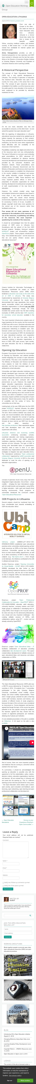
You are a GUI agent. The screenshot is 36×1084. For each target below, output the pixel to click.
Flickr (20, 121)
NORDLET (5, 231)
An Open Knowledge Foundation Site (31, 3)
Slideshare (7, 721)
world (22, 21)
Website (5, 875)
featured (12, 21)
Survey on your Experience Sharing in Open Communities (26, 822)
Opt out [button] (9, 1080)
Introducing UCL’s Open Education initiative (17, 1034)
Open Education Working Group (15, 7)
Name (5, 861)
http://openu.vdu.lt (17, 557)
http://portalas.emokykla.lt (10, 425)
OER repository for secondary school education (18, 314)
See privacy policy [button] (15, 1075)
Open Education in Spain (11, 1054)
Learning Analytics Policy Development (15, 1044)
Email (5, 868)
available (4, 723)
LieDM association (25, 456)
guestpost (17, 21)
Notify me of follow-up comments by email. (17, 882)
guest (12, 900)
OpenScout (5, 233)
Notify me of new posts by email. (14, 885)
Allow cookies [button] (25, 1080)
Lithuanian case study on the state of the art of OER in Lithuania (18, 295)
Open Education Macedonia (8, 821)
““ (11, 495)
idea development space (18, 651)
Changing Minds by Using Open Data (15, 1039)
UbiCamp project (8, 542)
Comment (6, 840)
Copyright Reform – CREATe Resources (16, 1049)
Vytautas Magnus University (11, 458)
